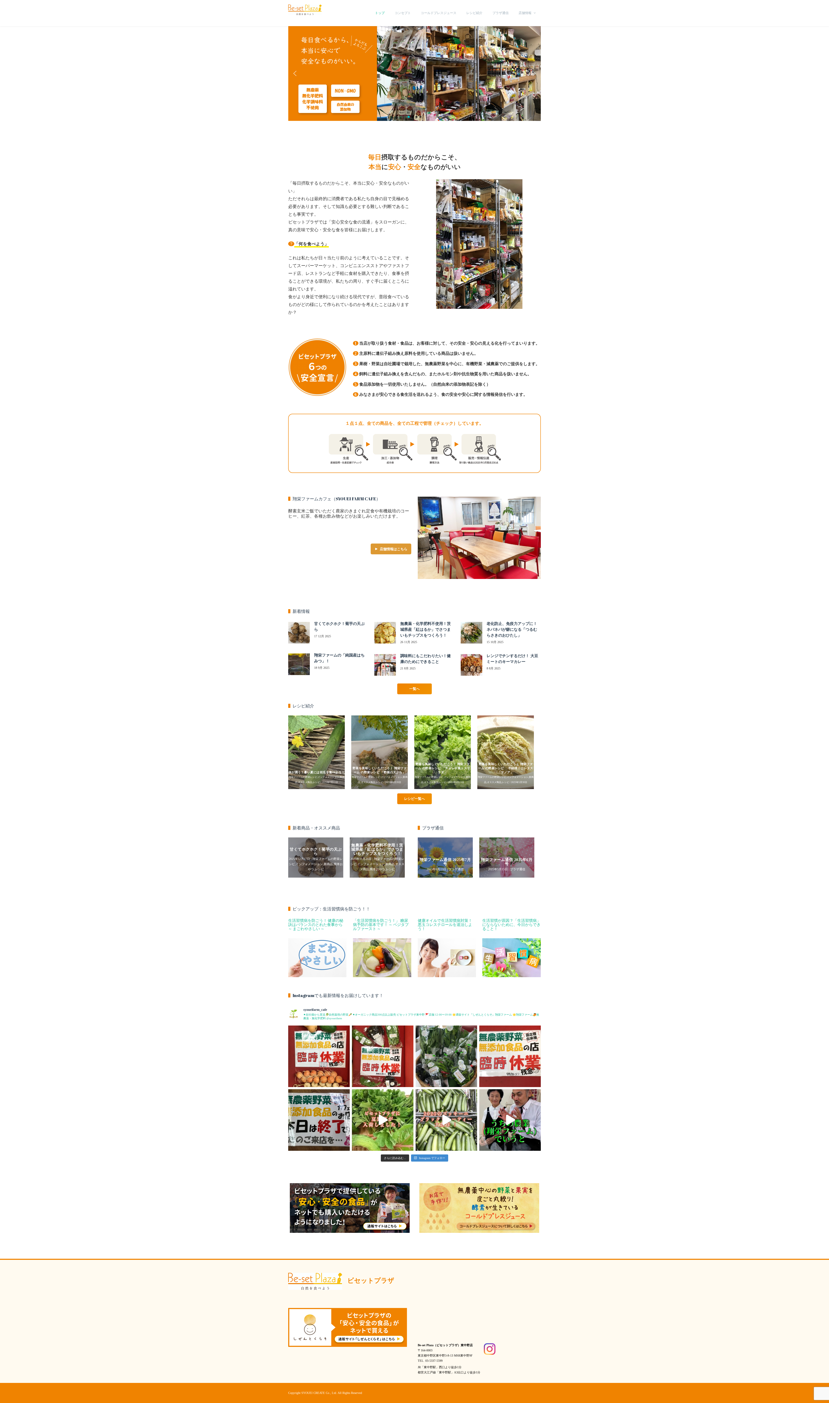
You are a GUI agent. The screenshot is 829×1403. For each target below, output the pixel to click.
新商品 (328, 864)
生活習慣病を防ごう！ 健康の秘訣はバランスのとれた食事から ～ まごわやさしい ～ (315, 924)
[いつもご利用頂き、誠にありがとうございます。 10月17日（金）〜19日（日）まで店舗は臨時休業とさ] (319, 1056)
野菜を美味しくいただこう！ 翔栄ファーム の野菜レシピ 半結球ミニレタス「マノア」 (381, 768)
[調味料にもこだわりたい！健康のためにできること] (385, 665)
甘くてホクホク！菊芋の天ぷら (316, 851)
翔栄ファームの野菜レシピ (304, 777)
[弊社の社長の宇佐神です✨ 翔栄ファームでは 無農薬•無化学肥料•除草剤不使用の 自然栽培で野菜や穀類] (510, 1120)
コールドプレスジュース (438, 13)
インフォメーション (330, 777)
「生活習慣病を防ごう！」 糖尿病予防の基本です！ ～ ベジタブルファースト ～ (381, 924)
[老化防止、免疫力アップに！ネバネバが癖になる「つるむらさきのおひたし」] (471, 633)
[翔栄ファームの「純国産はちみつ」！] (299, 664)
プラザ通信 (500, 13)
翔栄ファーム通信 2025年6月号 (506, 862)
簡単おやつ (377, 869)
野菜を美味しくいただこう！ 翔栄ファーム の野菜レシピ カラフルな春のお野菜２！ (507, 768)
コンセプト (403, 13)
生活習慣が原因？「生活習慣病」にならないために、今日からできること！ (511, 924)
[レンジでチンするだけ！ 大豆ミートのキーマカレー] (471, 665)
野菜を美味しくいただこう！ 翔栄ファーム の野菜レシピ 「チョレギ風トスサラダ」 (318, 768)
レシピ (318, 782)
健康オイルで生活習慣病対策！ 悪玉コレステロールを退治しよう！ (445, 924)
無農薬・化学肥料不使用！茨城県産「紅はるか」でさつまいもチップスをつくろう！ (425, 629)
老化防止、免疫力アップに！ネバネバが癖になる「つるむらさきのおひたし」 (512, 629)
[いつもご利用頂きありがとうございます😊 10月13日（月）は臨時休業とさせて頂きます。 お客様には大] (382, 1056)
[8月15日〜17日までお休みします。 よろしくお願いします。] (319, 1120)
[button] (414, 73)
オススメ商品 (307, 782)
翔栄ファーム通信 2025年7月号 (445, 862)
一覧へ (414, 689)
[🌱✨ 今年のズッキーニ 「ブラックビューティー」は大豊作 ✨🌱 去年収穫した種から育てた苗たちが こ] (446, 1120)
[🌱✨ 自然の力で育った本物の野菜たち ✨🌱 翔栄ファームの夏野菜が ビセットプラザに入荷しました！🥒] (382, 1120)
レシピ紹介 (474, 13)
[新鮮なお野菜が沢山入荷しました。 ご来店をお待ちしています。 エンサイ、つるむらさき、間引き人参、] (446, 1056)
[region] (414, 73)
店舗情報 (525, 13)
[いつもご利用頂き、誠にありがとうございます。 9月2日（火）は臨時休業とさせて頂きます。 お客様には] (510, 1056)
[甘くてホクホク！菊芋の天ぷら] (299, 633)
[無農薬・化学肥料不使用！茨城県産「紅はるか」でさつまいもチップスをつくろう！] (385, 633)
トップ (380, 13)
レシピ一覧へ (414, 799)
